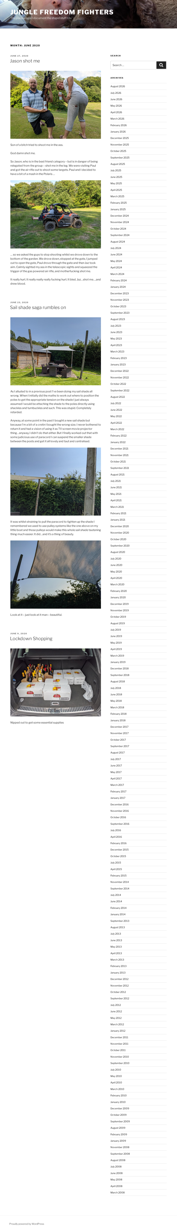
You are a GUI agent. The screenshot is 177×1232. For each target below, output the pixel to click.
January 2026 (118, 131)
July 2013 (115, 933)
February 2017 (118, 791)
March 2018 (117, 707)
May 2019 (116, 642)
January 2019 (117, 662)
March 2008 (117, 1192)
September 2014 (119, 888)
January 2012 (117, 1030)
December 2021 (119, 448)
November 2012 (119, 985)
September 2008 (120, 1153)
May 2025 (116, 183)
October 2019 (118, 616)
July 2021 (115, 480)
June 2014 (116, 901)
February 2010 (118, 1095)
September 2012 (119, 998)
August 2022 (117, 396)
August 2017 (117, 752)
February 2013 (118, 966)
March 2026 (117, 118)
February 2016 (118, 843)
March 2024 (117, 273)
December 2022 (119, 370)
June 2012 (116, 1011)
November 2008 (119, 1147)
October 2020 (118, 539)
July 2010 (115, 1069)
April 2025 (116, 189)
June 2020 (116, 564)
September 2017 (119, 746)
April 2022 (116, 422)
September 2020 (120, 545)
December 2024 (119, 215)
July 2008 (116, 1166)
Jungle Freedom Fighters (62, 12)
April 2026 (116, 112)
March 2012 (117, 1024)
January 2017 (117, 797)
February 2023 (118, 358)
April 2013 (116, 953)
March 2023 (117, 351)
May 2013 (116, 946)
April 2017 (116, 778)
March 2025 (117, 196)
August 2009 (117, 1127)
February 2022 (118, 435)
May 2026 (116, 105)
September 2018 (119, 675)
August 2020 (117, 552)
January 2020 (118, 597)
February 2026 (118, 125)
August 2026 (117, 86)
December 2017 (119, 726)
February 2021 (118, 513)
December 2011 (119, 1037)
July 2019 (115, 629)
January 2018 (117, 720)
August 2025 (117, 163)
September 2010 (119, 1063)
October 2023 (118, 306)
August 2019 (117, 623)
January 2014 (117, 914)
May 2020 (116, 571)
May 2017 (116, 772)
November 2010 (119, 1056)
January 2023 (118, 364)
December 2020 (119, 526)
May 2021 (116, 493)
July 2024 (115, 248)
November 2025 (119, 144)
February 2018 (118, 713)
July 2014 (115, 894)
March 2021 (117, 506)
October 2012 (118, 991)
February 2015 (118, 875)
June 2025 (116, 176)
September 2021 (119, 467)
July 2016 (115, 830)
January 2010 (118, 1102)
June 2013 (116, 940)
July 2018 (115, 688)
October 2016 (118, 817)
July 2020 (115, 558)
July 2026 (115, 92)
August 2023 (117, 319)
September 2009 (120, 1121)
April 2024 (116, 267)
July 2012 (115, 1004)
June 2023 (116, 332)
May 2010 (116, 1076)
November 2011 (119, 1043)
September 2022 (119, 390)
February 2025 (118, 202)
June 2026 (116, 99)
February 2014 (118, 907)
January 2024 (118, 286)
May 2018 (116, 700)
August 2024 (117, 241)
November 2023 (119, 299)
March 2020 (117, 584)
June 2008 (116, 1173)
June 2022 (116, 409)
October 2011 (118, 1050)
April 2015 (116, 869)
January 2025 (118, 209)
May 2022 (116, 416)
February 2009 (118, 1134)
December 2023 (119, 293)
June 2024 (116, 254)
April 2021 (116, 500)
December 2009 (119, 1108)
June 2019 (116, 636)
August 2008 (117, 1160)
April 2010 (116, 1082)
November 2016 (119, 810)
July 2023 (115, 325)
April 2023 (116, 345)
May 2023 (116, 338)
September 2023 (119, 312)
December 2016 (119, 804)
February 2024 (118, 280)
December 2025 (119, 138)
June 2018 (116, 694)
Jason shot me (25, 60)
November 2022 (119, 377)
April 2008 (116, 1186)
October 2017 (118, 739)
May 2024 (116, 261)
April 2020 (116, 577)
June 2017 (116, 765)
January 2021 (117, 519)
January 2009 (118, 1140)
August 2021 (117, 474)
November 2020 (119, 532)
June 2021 (116, 487)
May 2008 (116, 1179)
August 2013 (117, 927)
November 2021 (119, 455)
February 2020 (118, 590)
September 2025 (119, 157)
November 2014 (119, 881)
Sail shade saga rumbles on (38, 307)
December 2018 (119, 668)
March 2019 (117, 655)
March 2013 (117, 959)
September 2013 (119, 920)
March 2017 (117, 784)
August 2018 (117, 681)
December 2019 (119, 603)
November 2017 (119, 733)
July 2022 (115, 403)
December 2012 (119, 979)
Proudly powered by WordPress (26, 1223)
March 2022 (117, 429)
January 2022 (117, 442)
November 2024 (119, 222)
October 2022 (118, 383)
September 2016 (119, 823)
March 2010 (117, 1089)
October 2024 (118, 228)
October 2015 (118, 856)
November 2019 (119, 610)
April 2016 (116, 836)
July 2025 (115, 170)
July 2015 (115, 862)
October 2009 (118, 1114)
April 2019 (116, 649)
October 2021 (118, 461)
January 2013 (117, 972)
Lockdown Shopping (31, 638)
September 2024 (119, 235)
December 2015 (119, 849)
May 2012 (116, 1017)
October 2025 (118, 150)
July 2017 (115, 759)
